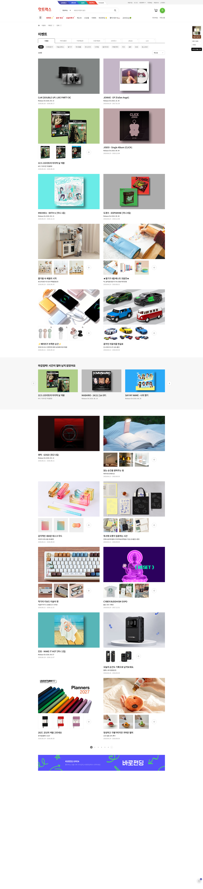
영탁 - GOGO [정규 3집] (48, 454)
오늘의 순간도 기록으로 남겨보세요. (118, 666)
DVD (136, 47)
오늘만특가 (70, 18)
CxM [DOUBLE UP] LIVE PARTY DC (54, 97)
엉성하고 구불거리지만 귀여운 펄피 (118, 732)
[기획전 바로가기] (69, 76)
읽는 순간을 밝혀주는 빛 (113, 470)
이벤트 (94, 18)
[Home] (39, 25)
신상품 (86, 18)
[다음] (169, 383)
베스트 (79, 18)
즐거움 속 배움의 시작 (47, 278)
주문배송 (149, 2)
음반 (130, 47)
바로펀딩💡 (103, 18)
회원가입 (130, 2)
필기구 (70, 47)
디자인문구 (49, 47)
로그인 (136, 2)
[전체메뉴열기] (40, 17)
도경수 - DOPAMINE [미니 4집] (117, 212)
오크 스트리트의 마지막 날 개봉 (51, 163)
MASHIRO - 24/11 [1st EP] (94, 395)
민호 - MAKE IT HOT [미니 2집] (52, 651)
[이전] (33, 383)
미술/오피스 (60, 47)
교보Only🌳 (127, 18)
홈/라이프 (105, 47)
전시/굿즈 (88, 47)
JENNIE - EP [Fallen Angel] (116, 97)
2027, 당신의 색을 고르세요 (50, 732)
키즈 (123, 47)
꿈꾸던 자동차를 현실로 (113, 343)
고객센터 (162, 2)
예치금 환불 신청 (196, 49)
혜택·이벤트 (195, 41)
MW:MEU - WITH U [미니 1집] (51, 212)
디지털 (97, 47)
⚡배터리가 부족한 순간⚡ (49, 343)
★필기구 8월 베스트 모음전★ (116, 278)
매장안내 (156, 2)
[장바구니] (156, 10)
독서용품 (78, 47)
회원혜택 (141, 2)
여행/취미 (115, 47)
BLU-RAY (145, 47)
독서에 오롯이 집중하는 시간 (115, 535)
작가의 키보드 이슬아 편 (48, 601)
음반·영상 (59, 18)
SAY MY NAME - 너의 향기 (136, 395)
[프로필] (162, 10)
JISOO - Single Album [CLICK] (117, 147)
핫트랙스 (65, 10)
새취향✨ (49, 18)
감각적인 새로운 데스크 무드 (50, 535)
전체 (58, 25)
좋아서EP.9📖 (115, 18)
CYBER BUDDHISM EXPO (115, 601)
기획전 (50, 25)
